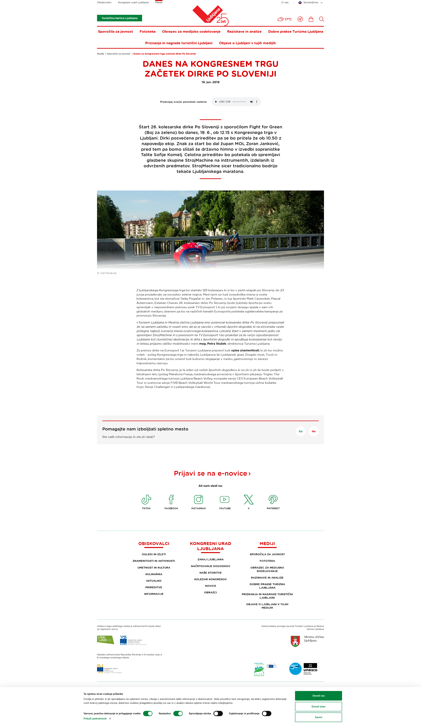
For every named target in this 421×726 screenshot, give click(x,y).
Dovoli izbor (319, 706)
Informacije (153, 593)
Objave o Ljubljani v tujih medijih (247, 43)
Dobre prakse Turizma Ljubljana (295, 31)
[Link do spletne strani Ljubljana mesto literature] (303, 669)
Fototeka (148, 31)
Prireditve (153, 587)
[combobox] (311, 2)
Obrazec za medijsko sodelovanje (191, 31)
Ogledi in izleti (154, 554)
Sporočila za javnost (115, 31)
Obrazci (210, 592)
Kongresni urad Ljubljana (133, 2)
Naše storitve (210, 572)
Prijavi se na (210, 473)
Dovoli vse (319, 695)
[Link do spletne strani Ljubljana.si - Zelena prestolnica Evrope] (265, 669)
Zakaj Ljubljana (211, 559)
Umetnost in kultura (153, 567)
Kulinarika (153, 574)
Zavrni (318, 717)
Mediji (158, 2)
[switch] (178, 713)
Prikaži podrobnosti (95, 718)
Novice (210, 585)
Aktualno (153, 580)
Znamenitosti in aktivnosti (154, 560)
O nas (284, 2)
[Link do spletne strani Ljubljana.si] (307, 641)
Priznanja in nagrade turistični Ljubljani (178, 43)
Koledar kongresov (210, 579)
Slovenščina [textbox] (310, 2)
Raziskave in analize (244, 31)
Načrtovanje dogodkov (210, 566)
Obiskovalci (104, 2)
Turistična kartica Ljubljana (119, 18)
